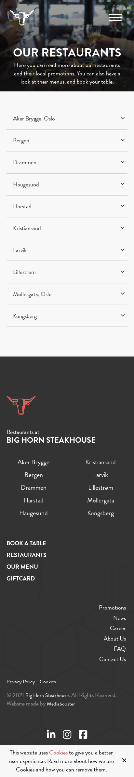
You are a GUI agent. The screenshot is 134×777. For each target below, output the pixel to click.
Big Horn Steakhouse (47, 695)
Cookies (58, 752)
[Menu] (115, 17)
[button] (67, 119)
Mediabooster (61, 704)
